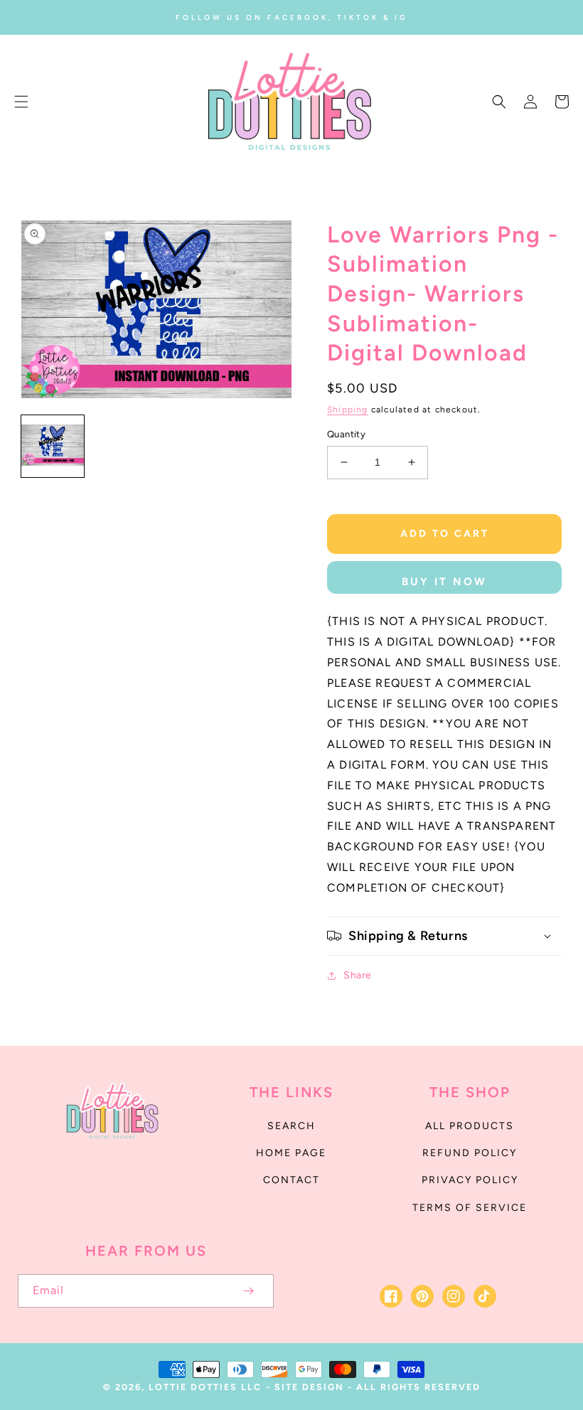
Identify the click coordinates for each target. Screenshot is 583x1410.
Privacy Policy (470, 1180)
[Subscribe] (248, 1291)
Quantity (346, 434)
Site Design (309, 1387)
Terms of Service (469, 1208)
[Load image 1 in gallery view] (52, 446)
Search (291, 1126)
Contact (291, 1180)
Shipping (347, 410)
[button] (21, 101)
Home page (291, 1153)
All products (469, 1126)
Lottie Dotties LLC (205, 1387)
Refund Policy (469, 1153)
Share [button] (357, 975)
